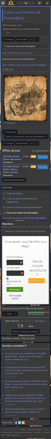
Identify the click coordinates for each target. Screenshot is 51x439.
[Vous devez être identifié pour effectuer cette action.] (15, 313)
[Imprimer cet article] (31, 39)
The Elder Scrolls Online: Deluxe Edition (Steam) (11, 169)
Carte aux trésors (14, 193)
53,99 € (25, 166)
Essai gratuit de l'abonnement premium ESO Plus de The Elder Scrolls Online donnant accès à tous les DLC (26, 370)
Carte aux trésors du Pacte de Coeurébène (26, 217)
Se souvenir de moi (14, 282)
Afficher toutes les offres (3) (14, 180)
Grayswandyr (11, 25)
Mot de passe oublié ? (15, 297)
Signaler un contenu (42, 432)
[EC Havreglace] (25, 98)
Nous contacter (13, 435)
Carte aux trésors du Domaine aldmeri (24, 207)
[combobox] (25, 46)
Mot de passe (13, 267)
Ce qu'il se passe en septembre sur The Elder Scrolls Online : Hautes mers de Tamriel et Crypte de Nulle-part (25, 356)
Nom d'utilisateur (15, 256)
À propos (22, 429)
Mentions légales (35, 429)
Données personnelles (23, 432)
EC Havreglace (10, 123)
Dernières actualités (13, 345)
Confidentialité (6, 432)
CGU (45, 429)
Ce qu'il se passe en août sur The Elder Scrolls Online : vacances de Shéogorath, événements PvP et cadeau (26, 384)
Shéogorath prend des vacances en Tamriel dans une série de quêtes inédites (24, 410)
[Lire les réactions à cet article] (37, 39)
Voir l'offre (42, 157)
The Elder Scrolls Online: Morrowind (12, 158)
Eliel (20, 25)
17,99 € (25, 156)
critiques (40, 321)
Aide (3, 435)
